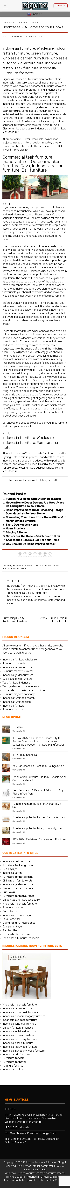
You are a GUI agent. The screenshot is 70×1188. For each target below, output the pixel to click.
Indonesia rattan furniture (17, 667)
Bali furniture (34, 170)
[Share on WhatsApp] (20, 554)
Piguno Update (31, 22)
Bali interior (9, 911)
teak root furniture (24, 117)
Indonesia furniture (18, 48)
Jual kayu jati (10, 869)
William (38, 36)
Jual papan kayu (12, 926)
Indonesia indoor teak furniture (20, 1012)
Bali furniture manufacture (17, 888)
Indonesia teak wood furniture (19, 1046)
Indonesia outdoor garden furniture (34, 107)
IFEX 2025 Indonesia (24, 754)
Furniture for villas (12, 907)
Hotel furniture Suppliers (52, 1180)
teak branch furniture (48, 117)
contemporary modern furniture (40, 110)
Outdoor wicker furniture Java (30, 163)
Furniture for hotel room (17, 876)
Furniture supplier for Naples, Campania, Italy (38, 817)
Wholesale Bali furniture (16, 934)
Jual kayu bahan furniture (17, 678)
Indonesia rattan (12, 872)
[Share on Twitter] (30, 554)
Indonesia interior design (16, 915)
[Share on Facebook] (25, 554)
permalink (21, 568)
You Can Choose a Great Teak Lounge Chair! (38, 766)
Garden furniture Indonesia (18, 1027)
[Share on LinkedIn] (45, 554)
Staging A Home (16, 532)
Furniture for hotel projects (18, 671)
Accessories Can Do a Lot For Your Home (32, 540)
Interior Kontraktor (42, 1166)
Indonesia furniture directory (18, 697)
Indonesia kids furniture (16, 1054)
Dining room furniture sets (17, 880)
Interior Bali (39, 1169)
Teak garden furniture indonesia (20, 686)
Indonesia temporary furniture (19, 1039)
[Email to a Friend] (35, 554)
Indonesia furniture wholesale (19, 659)
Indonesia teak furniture (16, 103)
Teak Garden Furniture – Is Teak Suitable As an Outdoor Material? (39, 778)
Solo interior (23, 1166)
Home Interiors (15, 528)
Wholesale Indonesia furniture (19, 903)
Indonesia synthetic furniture (19, 1023)
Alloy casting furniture (51, 121)
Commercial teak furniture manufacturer (27, 159)
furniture (44, 246)
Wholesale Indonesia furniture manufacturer (30, 1173)
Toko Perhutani (11, 919)
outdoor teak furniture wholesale (47, 86)
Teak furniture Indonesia (35, 68)
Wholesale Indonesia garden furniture (24, 690)
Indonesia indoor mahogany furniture (23, 1016)
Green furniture (44, 53)
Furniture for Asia (13, 1058)
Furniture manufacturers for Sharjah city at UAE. (37, 805)
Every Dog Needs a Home (22, 524)
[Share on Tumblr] (50, 554)
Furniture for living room (17, 865)
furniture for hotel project (18, 89)
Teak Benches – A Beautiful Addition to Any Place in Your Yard (37, 792)
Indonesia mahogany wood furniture (23, 1050)
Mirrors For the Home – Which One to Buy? (33, 536)
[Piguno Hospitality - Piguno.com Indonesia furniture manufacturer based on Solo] (35, 6)
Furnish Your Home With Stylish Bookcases (33, 498)
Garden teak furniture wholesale (21, 899)
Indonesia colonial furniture (18, 1035)
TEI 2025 (17, 727)
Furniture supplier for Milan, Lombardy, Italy (37, 828)
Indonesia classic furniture (17, 1043)
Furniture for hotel (18, 73)
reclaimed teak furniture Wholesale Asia (25, 114)
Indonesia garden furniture (17, 675)
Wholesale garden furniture (25, 58)
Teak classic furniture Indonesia (20, 938)
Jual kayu (8, 892)
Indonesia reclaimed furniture (19, 1031)
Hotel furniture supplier (31, 467)
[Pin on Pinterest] (40, 554)
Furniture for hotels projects (20, 1180)
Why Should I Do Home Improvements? (31, 543)
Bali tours (57, 1176)
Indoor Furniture (12, 22)
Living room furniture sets (18, 922)
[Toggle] (5, 480)
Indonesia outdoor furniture (19, 1019)
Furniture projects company (18, 694)
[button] (5, 6)
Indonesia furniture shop (16, 701)
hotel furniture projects (25, 457)
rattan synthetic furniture (17, 121)
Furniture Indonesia (13, 663)
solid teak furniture (13, 124)
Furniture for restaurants (18, 895)
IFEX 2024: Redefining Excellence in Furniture (39, 839)
